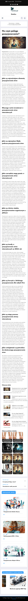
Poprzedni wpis (5, 479)
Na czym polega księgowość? (17, 413)
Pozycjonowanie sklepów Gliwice (12, 560)
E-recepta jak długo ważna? (9, 482)
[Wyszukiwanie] (21, 18)
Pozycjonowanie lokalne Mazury (12, 511)
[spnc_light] (25, 18)
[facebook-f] (10, 4)
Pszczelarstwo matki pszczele (10, 486)
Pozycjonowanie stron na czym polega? (19, 388)
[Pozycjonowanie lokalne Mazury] (14, 502)
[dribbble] (14, 4)
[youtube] (17, 4)
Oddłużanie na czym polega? (18, 405)
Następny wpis (5, 484)
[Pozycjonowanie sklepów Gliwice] (14, 551)
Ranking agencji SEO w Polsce (11, 536)
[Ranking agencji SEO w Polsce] (14, 527)
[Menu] (2, 18)
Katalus (13, 14)
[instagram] (15, 4)
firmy (20, 57)
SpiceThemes (14, 598)
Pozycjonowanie (5, 51)
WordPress (13, 597)
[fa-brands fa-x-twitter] (12, 4)
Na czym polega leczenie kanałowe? (19, 421)
